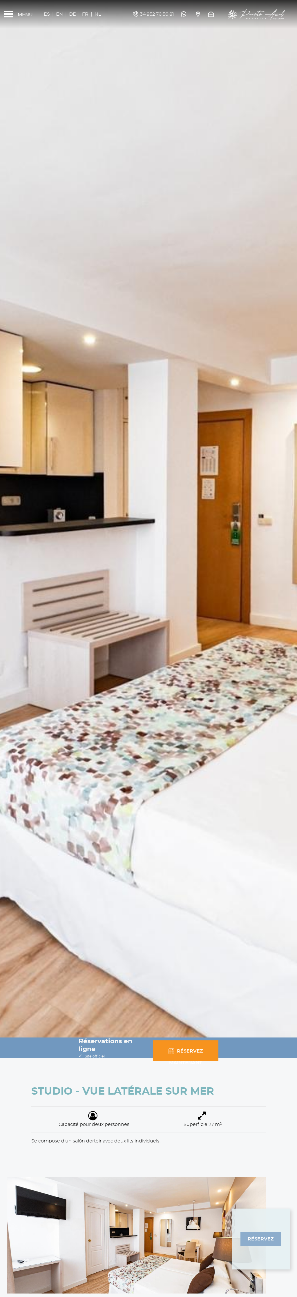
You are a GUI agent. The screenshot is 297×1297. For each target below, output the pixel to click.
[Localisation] (198, 14)
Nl (98, 14)
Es (47, 14)
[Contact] (211, 14)
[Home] (256, 14)
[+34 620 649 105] (184, 14)
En (59, 14)
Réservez (261, 1239)
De (72, 14)
